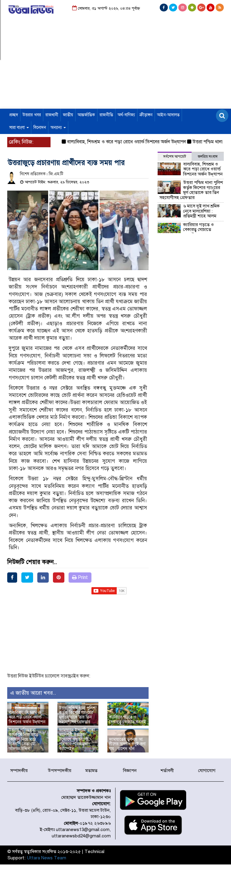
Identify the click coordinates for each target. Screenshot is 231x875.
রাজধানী (51, 114)
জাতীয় (68, 114)
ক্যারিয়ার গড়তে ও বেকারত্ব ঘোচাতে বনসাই (127, 719)
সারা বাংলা (17, 127)
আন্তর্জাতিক (86, 114)
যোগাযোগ (206, 770)
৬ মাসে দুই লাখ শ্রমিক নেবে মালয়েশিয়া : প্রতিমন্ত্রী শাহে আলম (201, 211)
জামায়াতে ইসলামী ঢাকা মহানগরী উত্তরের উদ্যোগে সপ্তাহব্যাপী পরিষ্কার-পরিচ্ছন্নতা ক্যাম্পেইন (77, 739)
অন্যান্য (57, 127)
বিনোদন (39, 127)
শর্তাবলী (167, 770)
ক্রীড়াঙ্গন (146, 114)
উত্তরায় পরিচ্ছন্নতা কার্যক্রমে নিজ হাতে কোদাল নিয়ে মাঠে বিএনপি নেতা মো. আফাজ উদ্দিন (23, 739)
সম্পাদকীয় (19, 770)
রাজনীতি (106, 114)
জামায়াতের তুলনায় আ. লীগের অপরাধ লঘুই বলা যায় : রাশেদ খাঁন (127, 744)
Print (82, 578)
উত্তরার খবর (32, 114)
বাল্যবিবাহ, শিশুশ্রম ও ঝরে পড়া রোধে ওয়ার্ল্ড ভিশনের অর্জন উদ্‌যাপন (119, 142)
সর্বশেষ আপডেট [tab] (174, 156)
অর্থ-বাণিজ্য (126, 114)
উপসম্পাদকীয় (59, 770)
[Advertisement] (115, 66)
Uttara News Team (46, 858)
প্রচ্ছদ (13, 114)
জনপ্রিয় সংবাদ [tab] (207, 156)
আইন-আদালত (168, 114)
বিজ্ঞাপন (130, 770)
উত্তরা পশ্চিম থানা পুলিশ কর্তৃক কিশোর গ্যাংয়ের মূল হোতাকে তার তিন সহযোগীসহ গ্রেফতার (77, 714)
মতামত (91, 770)
